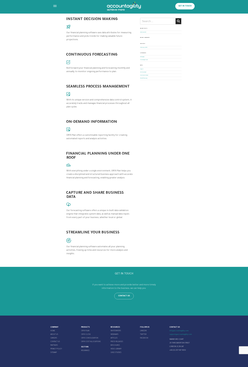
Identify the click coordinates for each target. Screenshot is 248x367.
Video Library (116, 349)
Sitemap (53, 353)
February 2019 (143, 47)
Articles (114, 338)
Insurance (85, 351)
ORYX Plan (85, 331)
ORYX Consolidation (89, 338)
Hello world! (143, 32)
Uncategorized (144, 59)
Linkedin (143, 331)
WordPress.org (143, 78)
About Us (54, 334)
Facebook (144, 338)
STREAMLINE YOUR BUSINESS (92, 233)
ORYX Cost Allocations (91, 342)
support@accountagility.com (180, 334)
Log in (141, 69)
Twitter (143, 334)
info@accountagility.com (179, 331)
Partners (54, 345)
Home (52, 331)
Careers (53, 338)
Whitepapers (116, 331)
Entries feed (143, 72)
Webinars (114, 334)
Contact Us (55, 342)
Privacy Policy (56, 349)
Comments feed (144, 75)
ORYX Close (86, 334)
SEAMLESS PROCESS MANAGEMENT (98, 87)
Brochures (115, 345)
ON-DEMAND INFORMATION (91, 122)
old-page (142, 56)
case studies (116, 353)
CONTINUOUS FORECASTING (91, 55)
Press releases (117, 342)
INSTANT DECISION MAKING (92, 19)
